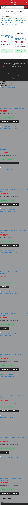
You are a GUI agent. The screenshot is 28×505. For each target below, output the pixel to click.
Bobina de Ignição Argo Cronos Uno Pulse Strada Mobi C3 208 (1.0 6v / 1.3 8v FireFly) (7, 37)
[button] (2, 2)
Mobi (16, 11)
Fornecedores (20, 74)
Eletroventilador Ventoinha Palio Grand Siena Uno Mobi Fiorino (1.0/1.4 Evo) (21, 38)
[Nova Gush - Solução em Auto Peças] (14, 2)
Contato (12, 74)
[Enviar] (25, 7)
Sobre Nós (7, 74)
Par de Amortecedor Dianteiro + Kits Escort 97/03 (12, 108)
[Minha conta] (23, 2)
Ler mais (4, 287)
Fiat (12, 11)
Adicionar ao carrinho (9, 121)
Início (7, 11)
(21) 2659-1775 (8, 63)
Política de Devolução (14, 75)
